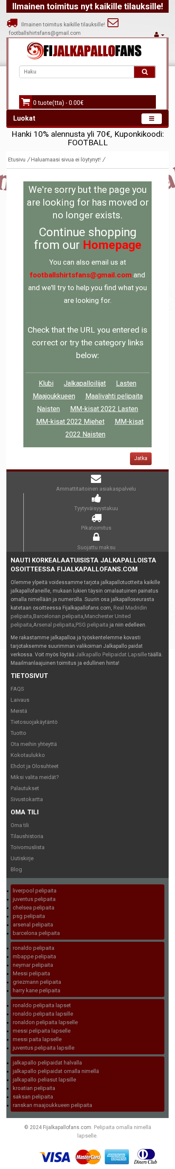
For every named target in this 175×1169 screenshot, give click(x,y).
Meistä (19, 711)
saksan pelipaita (33, 1096)
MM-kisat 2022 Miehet (70, 422)
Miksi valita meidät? (35, 777)
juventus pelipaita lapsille (43, 1048)
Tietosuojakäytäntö (34, 722)
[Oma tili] (159, 34)
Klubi (46, 383)
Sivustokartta (27, 799)
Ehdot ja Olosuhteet (35, 766)
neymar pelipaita (33, 965)
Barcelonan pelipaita (58, 616)
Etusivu (16, 159)
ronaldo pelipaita (33, 948)
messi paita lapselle (37, 1039)
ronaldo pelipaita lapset (42, 1005)
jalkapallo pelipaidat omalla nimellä (56, 1071)
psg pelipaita (29, 916)
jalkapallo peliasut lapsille (44, 1079)
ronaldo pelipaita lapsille (43, 1014)
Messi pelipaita (31, 973)
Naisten (48, 409)
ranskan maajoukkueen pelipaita (52, 1105)
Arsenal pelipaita (53, 624)
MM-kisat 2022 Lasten (104, 409)
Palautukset (25, 788)
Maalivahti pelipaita (114, 396)
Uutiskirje (22, 858)
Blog (16, 869)
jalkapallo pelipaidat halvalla (47, 1062)
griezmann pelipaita (37, 982)
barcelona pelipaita (36, 933)
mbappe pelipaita (34, 956)
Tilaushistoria (27, 836)
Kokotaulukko (28, 755)
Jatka (140, 458)
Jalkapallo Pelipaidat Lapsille (111, 654)
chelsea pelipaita (33, 907)
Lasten (126, 383)
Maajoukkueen (54, 396)
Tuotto (18, 733)
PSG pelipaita (92, 624)
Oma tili (20, 825)
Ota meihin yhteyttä (34, 744)
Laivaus (20, 700)
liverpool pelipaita (34, 890)
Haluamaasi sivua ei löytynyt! (66, 159)
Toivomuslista (28, 847)
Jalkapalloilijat (85, 383)
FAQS (17, 689)
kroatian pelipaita (34, 1088)
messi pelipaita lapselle (42, 1031)
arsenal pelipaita (33, 924)
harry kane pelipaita (36, 990)
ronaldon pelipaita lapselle (45, 1022)
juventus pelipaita (34, 899)
